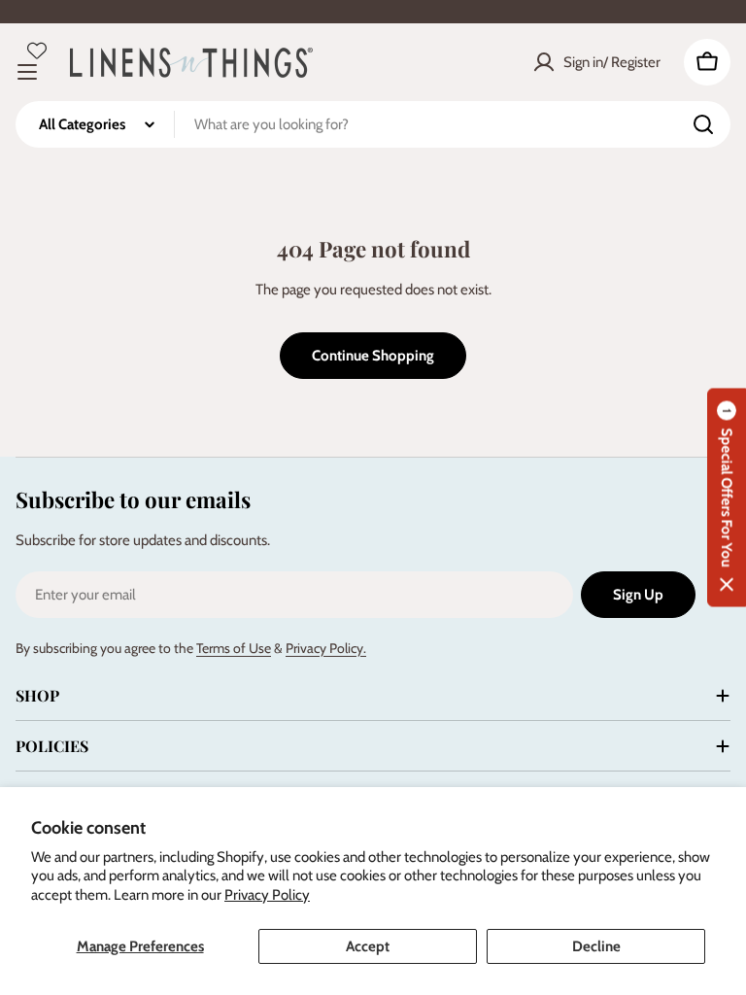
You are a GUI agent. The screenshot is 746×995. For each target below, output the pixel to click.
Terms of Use (233, 648)
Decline (596, 946)
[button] (726, 498)
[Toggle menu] (27, 72)
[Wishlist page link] (37, 50)
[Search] (703, 124)
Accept (368, 946)
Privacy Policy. (326, 648)
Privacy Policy (267, 895)
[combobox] (373, 124)
